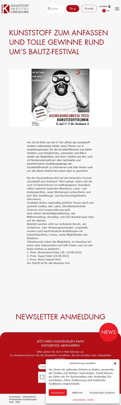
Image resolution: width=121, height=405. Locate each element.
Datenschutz (29, 396)
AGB (17, 402)
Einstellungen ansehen (102, 392)
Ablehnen (77, 392)
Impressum (90, 399)
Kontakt (89, 8)
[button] (115, 363)
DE (104, 10)
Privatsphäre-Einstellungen (23, 399)
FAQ (11, 402)
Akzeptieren (57, 392)
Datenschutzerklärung (79, 399)
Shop (73, 8)
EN (108, 10)
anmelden (103, 6)
